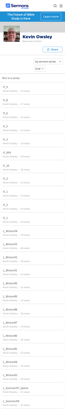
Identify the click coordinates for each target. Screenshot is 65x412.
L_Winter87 (10, 322)
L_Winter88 (10, 309)
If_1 (5, 191)
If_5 (5, 126)
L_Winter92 (10, 257)
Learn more (51, 16)
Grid (37, 68)
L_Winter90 (10, 283)
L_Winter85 (10, 349)
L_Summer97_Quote (15, 388)
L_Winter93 (10, 244)
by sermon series (45, 61)
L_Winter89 (10, 296)
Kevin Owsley (10, 90)
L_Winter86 (10, 335)
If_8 (5, 100)
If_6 (5, 113)
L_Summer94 (11, 401)
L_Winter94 (10, 231)
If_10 (6, 165)
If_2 (5, 178)
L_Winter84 (10, 362)
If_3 (5, 139)
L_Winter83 (10, 375)
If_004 (7, 152)
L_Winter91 (10, 270)
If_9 (5, 87)
